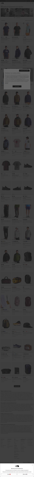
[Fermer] (32, 465)
